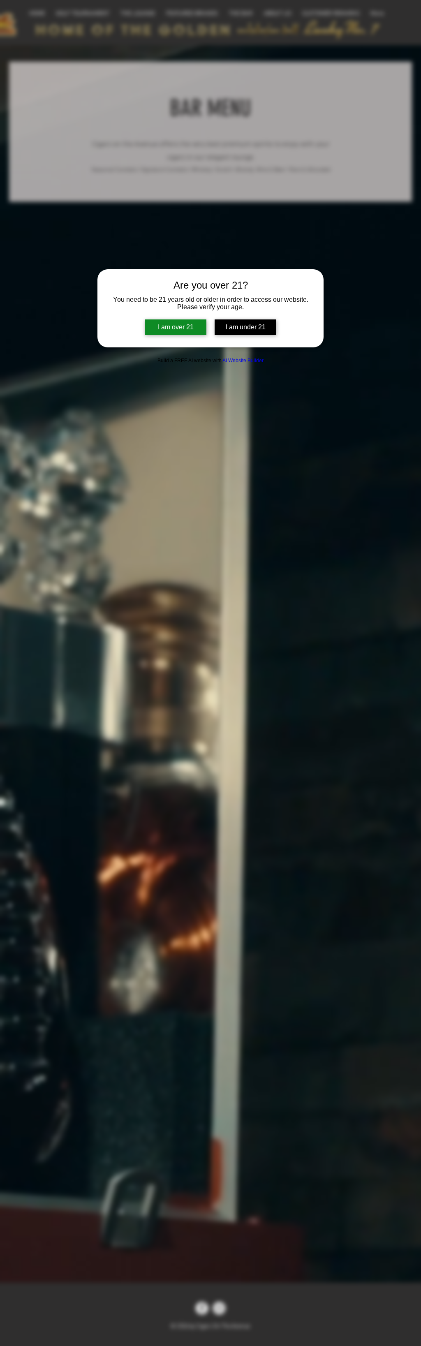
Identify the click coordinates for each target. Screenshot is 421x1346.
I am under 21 (246, 327)
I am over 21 (176, 327)
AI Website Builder (243, 360)
